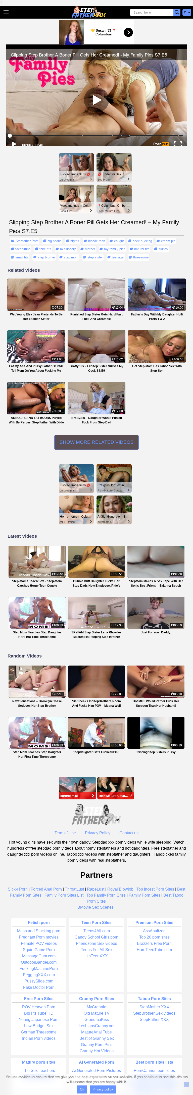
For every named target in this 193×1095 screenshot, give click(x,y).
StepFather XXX (154, 1019)
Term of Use (65, 833)
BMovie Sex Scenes (95, 907)
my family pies (114, 249)
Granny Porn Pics (96, 1045)
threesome (141, 257)
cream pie (168, 241)
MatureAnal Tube (96, 1032)
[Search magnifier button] (176, 12)
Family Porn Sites (144, 895)
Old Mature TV (97, 1013)
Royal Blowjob (120, 889)
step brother (46, 257)
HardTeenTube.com (154, 950)
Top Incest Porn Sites (155, 889)
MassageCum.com (39, 956)
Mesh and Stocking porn (38, 931)
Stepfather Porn (27, 241)
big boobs (54, 241)
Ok (82, 1089)
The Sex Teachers (39, 1070)
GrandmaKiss (96, 1019)
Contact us (128, 833)
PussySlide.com (38, 981)
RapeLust (95, 889)
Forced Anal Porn (46, 889)
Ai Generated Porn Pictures (96, 1070)
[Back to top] (178, 1072)
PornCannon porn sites (154, 1070)
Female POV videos (39, 943)
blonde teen (96, 241)
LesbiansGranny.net (96, 1026)
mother (90, 249)
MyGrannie (96, 1007)
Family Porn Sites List (63, 895)
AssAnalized (154, 931)
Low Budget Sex (39, 1026)
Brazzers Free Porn (154, 943)
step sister (95, 257)
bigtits (74, 241)
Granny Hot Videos (97, 1051)
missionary (68, 249)
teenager (118, 257)
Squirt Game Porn (39, 950)
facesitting (22, 249)
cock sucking (142, 241)
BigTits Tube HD (39, 1013)
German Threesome (39, 1032)
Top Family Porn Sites (106, 895)
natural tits (142, 249)
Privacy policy (102, 1089)
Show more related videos (97, 442)
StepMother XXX (154, 1007)
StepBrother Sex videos (154, 1013)
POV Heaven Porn (38, 1007)
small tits (22, 257)
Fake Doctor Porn (39, 987)
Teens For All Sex (96, 950)
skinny (163, 249)
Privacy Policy (97, 833)
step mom (71, 257)
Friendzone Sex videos (96, 943)
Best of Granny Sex (96, 1038)
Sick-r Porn (18, 889)
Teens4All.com (96, 931)
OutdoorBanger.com (39, 962)
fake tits (45, 249)
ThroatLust (74, 889)
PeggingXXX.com (39, 975)
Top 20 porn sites (154, 937)
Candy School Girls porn (96, 937)
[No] (186, 1084)
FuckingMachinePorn (39, 968)
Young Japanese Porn (39, 1019)
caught (119, 241)
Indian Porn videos (39, 1038)
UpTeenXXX (96, 956)
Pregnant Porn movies (39, 937)
